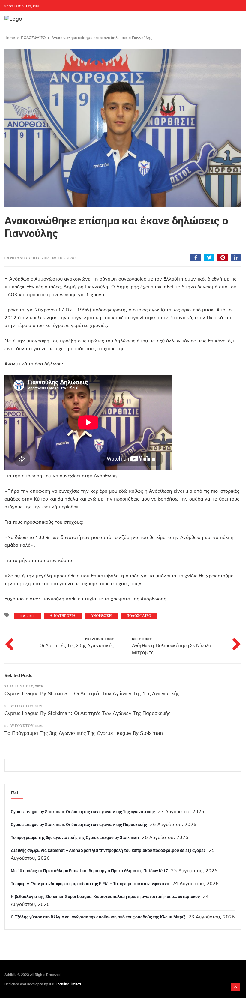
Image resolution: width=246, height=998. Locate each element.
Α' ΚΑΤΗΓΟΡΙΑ (63, 616)
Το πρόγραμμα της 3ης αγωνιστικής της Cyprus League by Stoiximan (83, 733)
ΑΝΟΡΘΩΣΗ (101, 616)
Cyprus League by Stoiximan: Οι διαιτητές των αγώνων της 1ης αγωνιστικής (91, 693)
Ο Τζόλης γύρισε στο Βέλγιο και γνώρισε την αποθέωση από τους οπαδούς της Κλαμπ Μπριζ (98, 917)
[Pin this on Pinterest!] (223, 257)
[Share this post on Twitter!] (209, 257)
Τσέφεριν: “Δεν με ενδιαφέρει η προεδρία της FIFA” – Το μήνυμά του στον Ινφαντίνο (90, 883)
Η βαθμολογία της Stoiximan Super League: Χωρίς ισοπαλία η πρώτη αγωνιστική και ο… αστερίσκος (105, 896)
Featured (27, 616)
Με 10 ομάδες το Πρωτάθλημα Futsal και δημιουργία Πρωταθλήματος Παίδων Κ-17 (89, 870)
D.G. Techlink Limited (65, 984)
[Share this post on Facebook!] (195, 257)
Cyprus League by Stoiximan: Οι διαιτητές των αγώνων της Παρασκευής (87, 713)
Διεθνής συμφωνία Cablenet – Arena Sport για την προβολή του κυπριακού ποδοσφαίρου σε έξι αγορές (108, 850)
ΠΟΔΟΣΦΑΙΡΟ (33, 37)
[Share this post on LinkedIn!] (236, 257)
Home (9, 37)
